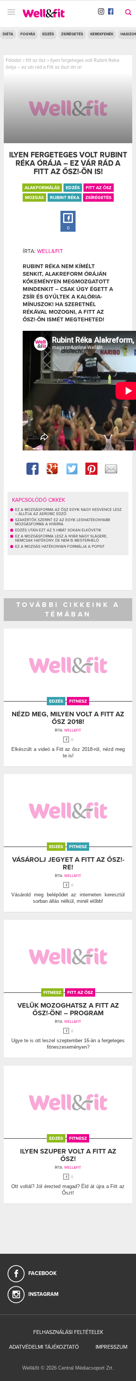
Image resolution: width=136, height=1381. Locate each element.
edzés (73, 187)
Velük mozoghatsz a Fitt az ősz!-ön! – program (68, 1009)
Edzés (48, 34)
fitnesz (78, 701)
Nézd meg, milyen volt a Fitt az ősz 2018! (68, 718)
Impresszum (111, 1347)
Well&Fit (50, 251)
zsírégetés (98, 197)
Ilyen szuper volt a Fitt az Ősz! (68, 1155)
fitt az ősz (36, 60)
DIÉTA (8, 34)
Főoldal (13, 60)
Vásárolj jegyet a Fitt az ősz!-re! (68, 863)
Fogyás (27, 34)
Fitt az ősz (98, 187)
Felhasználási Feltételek (68, 1332)
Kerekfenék (101, 34)
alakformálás (42, 187)
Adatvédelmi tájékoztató (44, 1347)
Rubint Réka (64, 197)
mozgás (34, 197)
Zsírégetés (72, 34)
